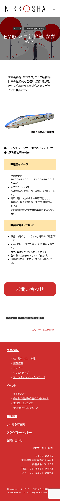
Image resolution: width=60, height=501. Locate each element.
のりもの (36, 330)
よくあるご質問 (16, 424)
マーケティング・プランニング (29, 377)
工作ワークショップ (22, 403)
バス (26, 358)
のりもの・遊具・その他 (34, 28)
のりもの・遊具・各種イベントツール (30, 398)
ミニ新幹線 (48, 330)
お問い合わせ (30, 289)
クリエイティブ (21, 373)
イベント (17, 28)
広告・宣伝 (13, 350)
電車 (20, 358)
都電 (33, 358)
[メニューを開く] (54, 9)
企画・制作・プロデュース (25, 408)
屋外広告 (18, 363)
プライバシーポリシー (19, 432)
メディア (17, 368)
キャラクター (19, 394)
